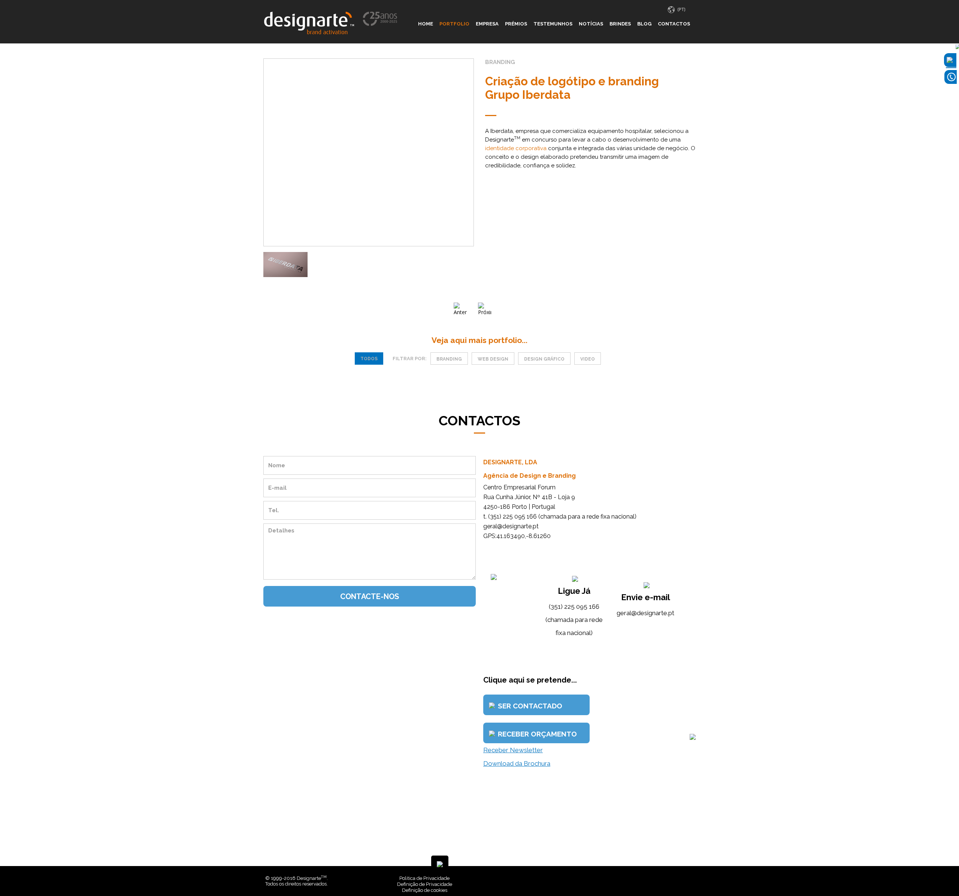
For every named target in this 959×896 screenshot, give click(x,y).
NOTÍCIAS (591, 24)
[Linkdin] (686, 878)
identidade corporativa (516, 148)
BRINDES (620, 24)
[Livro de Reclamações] (582, 878)
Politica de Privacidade (424, 878)
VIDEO (587, 359)
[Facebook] (681, 878)
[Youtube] (692, 878)
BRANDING (449, 359)
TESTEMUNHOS (552, 24)
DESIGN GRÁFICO (544, 359)
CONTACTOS (674, 24)
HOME (425, 24)
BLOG (644, 24)
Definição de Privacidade (424, 884)
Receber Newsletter (513, 750)
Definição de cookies (424, 890)
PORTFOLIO (454, 24)
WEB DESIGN (493, 359)
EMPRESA (487, 24)
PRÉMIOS (516, 24)
